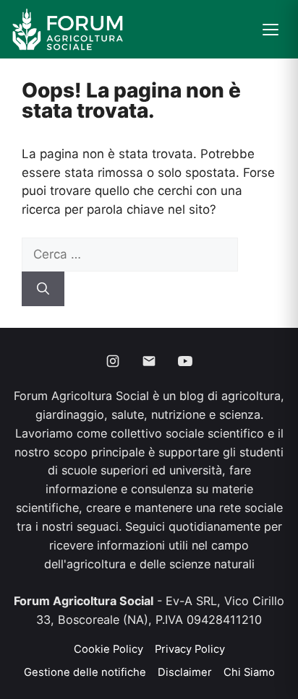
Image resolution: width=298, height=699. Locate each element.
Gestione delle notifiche (85, 672)
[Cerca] (43, 289)
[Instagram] (113, 361)
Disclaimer (185, 672)
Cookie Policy (108, 649)
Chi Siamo (249, 672)
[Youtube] (185, 361)
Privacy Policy (190, 649)
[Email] (149, 361)
